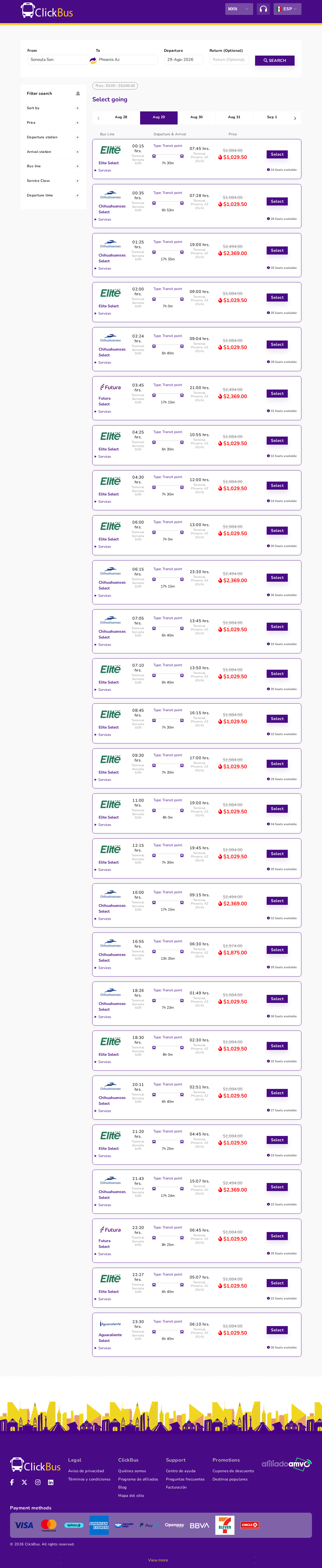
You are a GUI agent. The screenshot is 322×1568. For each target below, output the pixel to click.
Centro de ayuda (181, 1470)
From (32, 50)
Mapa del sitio (131, 1495)
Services (104, 170)
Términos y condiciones (89, 1479)
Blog (122, 1487)
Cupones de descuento (233, 1470)
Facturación (176, 1487)
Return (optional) (226, 50)
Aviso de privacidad (86, 1470)
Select (277, 154)
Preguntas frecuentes (185, 1479)
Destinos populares (230, 1479)
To (98, 50)
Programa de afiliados (138, 1479)
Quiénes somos (132, 1470)
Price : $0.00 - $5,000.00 (115, 85)
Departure (173, 50)
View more (158, 1560)
